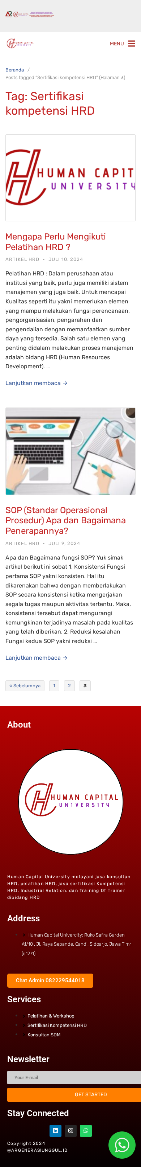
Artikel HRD (22, 259)
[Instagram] (71, 1131)
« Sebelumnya (24, 685)
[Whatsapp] (86, 1131)
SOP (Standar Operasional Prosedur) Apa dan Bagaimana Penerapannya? (65, 520)
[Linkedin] (55, 1131)
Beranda (14, 70)
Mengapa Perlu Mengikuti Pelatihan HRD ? (55, 242)
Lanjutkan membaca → (36, 383)
